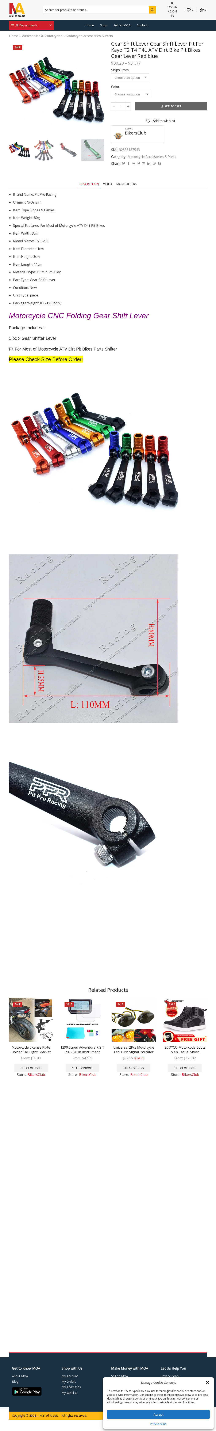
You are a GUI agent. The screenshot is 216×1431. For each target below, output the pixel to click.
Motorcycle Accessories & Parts (89, 36)
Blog (15, 1381)
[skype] (159, 164)
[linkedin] (148, 164)
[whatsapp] (154, 164)
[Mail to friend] (143, 164)
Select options (31, 1068)
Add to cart (173, 106)
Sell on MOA (121, 25)
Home (89, 25)
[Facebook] (128, 164)
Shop (103, 25)
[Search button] (152, 10)
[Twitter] (123, 164)
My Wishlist (69, 1393)
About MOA (20, 1376)
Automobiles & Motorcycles (42, 36)
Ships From (120, 70)
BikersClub (135, 133)
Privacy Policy (158, 1424)
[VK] (133, 164)
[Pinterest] (138, 164)
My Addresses (71, 1387)
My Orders (69, 1381)
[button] (207, 1383)
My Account (70, 1376)
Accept (158, 1414)
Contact (142, 25)
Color (115, 86)
